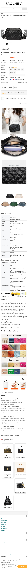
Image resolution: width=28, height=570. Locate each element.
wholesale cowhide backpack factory (7, 508)
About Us (2, 535)
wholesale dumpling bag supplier (20, 475)
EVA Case (3, 526)
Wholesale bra (3, 545)
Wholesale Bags (10, 13)
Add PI (15, 87)
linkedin (7, 49)
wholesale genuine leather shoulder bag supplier (20, 457)
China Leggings (4, 541)
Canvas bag (3, 524)
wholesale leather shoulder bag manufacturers (8, 476)
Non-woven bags (4, 528)
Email (10, 87)
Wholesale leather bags (6, 15)
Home (3, 13)
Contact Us (3, 537)
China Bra (3, 549)
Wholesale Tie (3, 547)
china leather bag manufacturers (8, 456)
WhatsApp (10, 566)
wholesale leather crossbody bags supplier (20, 491)
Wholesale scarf (4, 551)
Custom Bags (3, 522)
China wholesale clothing (6, 553)
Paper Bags (3, 530)
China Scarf (3, 543)
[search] (24, 9)
